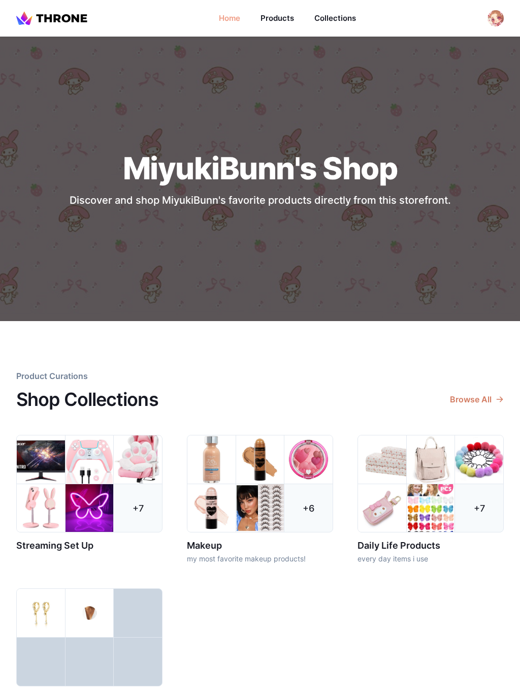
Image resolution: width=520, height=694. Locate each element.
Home (229, 18)
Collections (335, 18)
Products (277, 18)
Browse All (471, 399)
